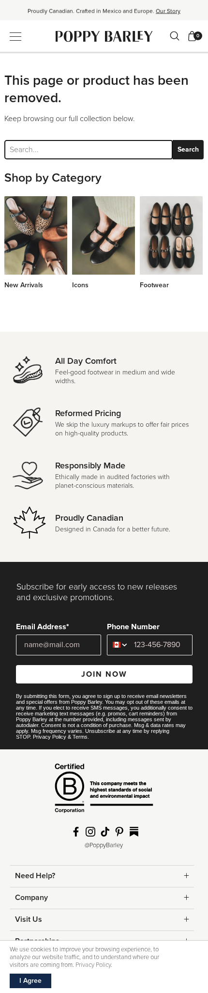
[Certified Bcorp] (104, 792)
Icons (80, 285)
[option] (104, 13)
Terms (80, 737)
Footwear (154, 285)
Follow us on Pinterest (119, 832)
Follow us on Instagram (90, 832)
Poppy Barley (104, 36)
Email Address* (42, 627)
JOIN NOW (104, 674)
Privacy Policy (49, 737)
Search (188, 149)
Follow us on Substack (134, 832)
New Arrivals (23, 285)
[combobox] (118, 645)
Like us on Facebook (76, 832)
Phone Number (133, 627)
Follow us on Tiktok (105, 832)
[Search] (174, 36)
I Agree (30, 981)
